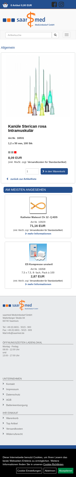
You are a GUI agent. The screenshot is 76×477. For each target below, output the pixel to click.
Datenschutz (13, 394)
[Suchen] (55, 35)
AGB (8, 399)
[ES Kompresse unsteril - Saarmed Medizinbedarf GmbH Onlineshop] (38, 252)
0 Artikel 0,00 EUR (21, 5)
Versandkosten (14, 428)
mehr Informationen (39, 233)
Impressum (12, 389)
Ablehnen (50, 470)
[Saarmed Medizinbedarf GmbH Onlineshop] (38, 19)
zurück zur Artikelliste (23, 179)
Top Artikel (12, 423)
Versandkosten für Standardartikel (47, 162)
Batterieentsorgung (17, 405)
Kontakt (10, 384)
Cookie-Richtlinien (53, 464)
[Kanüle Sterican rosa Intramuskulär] (38, 86)
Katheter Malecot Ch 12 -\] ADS (39, 217)
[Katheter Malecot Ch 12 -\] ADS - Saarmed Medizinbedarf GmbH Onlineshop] (38, 205)
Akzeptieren (65, 470)
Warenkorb (12, 418)
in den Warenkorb (55, 171)
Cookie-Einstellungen (29, 470)
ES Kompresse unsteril (39, 264)
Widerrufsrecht (14, 434)
